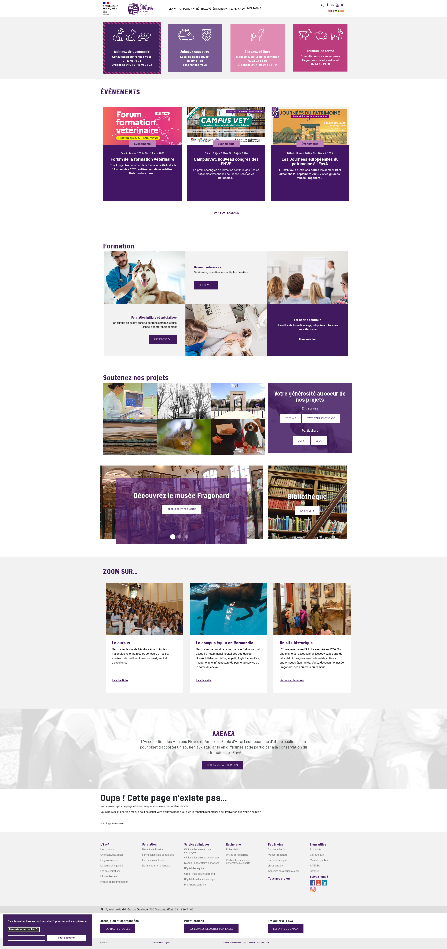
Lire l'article (120, 680)
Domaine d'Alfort (277, 849)
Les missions (107, 849)
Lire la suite (203, 680)
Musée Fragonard (277, 854)
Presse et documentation (114, 881)
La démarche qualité (111, 865)
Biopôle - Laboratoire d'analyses (201, 863)
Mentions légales (164, 943)
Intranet (314, 871)
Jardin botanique (277, 860)
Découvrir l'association (222, 765)
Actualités (315, 849)
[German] (336, 10)
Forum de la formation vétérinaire (142, 159)
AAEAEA (315, 865)
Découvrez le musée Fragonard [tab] (172, 536)
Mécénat (290, 418)
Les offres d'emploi (285, 928)
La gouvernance (109, 860)
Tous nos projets (279, 878)
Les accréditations (110, 871)
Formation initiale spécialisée (158, 854)
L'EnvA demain (108, 876)
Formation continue (153, 860)
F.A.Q (155, 943)
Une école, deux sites (111, 854)
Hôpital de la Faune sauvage (199, 879)
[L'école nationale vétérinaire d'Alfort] (140, 8)
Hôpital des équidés (195, 868)
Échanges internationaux (156, 865)
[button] (186, 8)
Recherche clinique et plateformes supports (238, 861)
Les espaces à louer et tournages (211, 928)
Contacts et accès (118, 928)
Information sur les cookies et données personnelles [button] (43, 924)
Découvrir (205, 285)
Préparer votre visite (182, 509)
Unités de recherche (237, 854)
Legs (319, 440)
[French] (333, 10)
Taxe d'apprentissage (321, 418)
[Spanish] (342, 10)
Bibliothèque (317, 854)
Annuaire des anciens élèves (283, 871)
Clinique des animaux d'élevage (201, 857)
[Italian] (339, 10)
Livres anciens (276, 865)
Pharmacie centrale (195, 884)
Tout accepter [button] (66, 937)
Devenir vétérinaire (152, 849)
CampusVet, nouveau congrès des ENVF (226, 161)
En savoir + (307, 510)
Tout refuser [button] (26, 937)
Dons (301, 440)
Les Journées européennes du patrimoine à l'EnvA (310, 161)
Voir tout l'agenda (226, 212)
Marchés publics (319, 860)
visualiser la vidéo (292, 680)
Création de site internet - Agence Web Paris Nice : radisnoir (246, 943)
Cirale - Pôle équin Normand (199, 873)
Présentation (162, 339)
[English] (329, 10)
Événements (142, 144)
